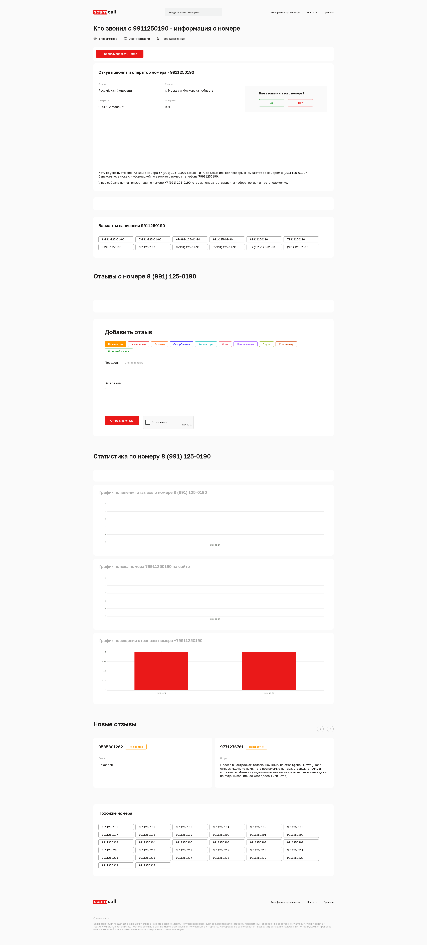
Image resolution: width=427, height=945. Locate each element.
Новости (312, 12)
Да (271, 102)
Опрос (266, 344)
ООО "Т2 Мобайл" (111, 107)
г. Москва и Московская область (189, 90)
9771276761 (232, 746)
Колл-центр (286, 344)
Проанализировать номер (119, 54)
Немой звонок (245, 344)
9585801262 (110, 746)
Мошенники (138, 344)
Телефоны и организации (285, 12)
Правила (329, 12)
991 (167, 107)
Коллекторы (206, 344)
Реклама (159, 344)
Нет (300, 102)
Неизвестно (115, 344)
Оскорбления (181, 344)
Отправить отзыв (121, 420)
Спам (225, 344)
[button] (320, 729)
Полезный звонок (119, 351)
